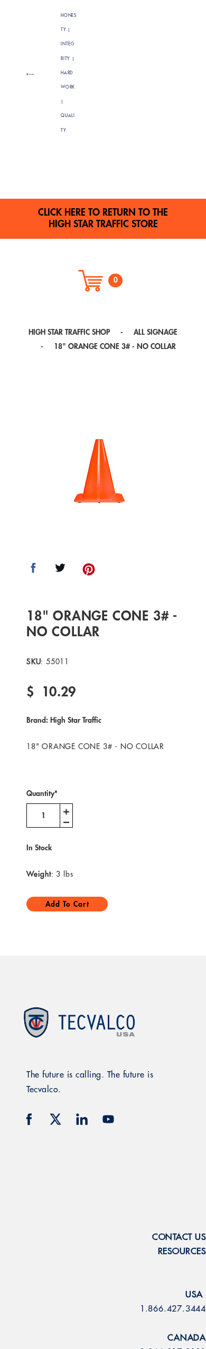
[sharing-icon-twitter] (60, 571)
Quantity (42, 793)
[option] (100, 471)
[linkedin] (82, 1119)
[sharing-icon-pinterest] (88, 571)
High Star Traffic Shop (69, 332)
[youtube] (108, 1119)
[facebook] (29, 1119)
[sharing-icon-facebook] (33, 571)
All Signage (155, 332)
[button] (154, 73)
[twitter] (55, 1119)
